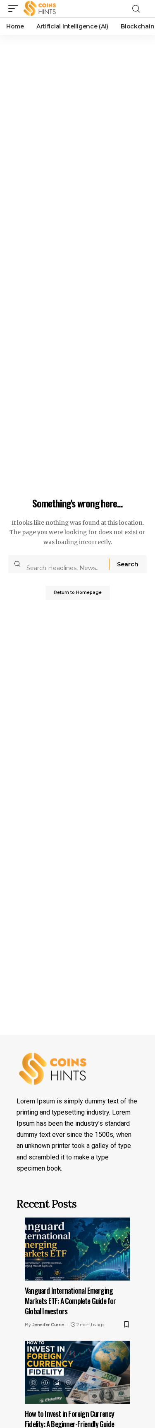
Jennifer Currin (48, 1325)
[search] (138, 8)
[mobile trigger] (15, 8)
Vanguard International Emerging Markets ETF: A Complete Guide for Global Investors (70, 1300)
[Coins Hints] (39, 8)
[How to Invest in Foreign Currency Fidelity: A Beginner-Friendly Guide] (77, 1372)
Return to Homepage (78, 592)
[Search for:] (64, 564)
